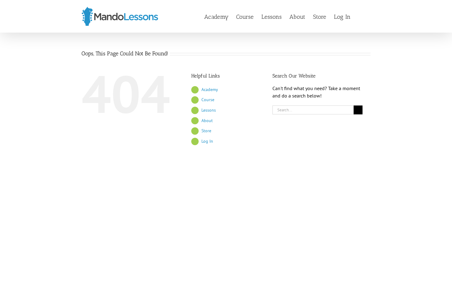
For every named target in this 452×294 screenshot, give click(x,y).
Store (206, 130)
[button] (360, 16)
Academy (209, 89)
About (207, 120)
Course (207, 99)
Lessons (208, 110)
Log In (207, 141)
